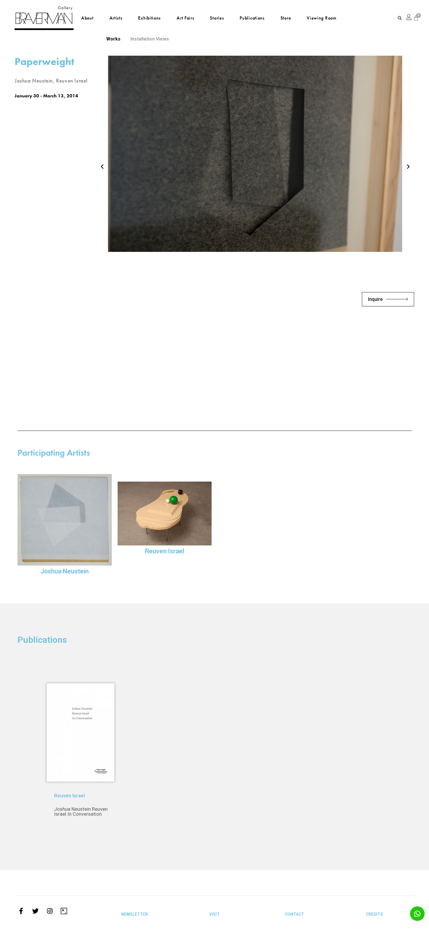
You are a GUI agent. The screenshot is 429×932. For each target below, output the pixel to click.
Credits (374, 914)
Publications (252, 18)
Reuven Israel (164, 551)
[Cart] (416, 18)
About (87, 18)
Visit (214, 914)
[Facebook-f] (21, 911)
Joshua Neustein (65, 571)
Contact (294, 914)
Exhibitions (149, 18)
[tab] (113, 39)
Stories (217, 18)
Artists (116, 18)
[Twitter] (35, 911)
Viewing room (321, 18)
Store (285, 18)
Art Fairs (185, 18)
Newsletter (134, 914)
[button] (102, 167)
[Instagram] (49, 911)
